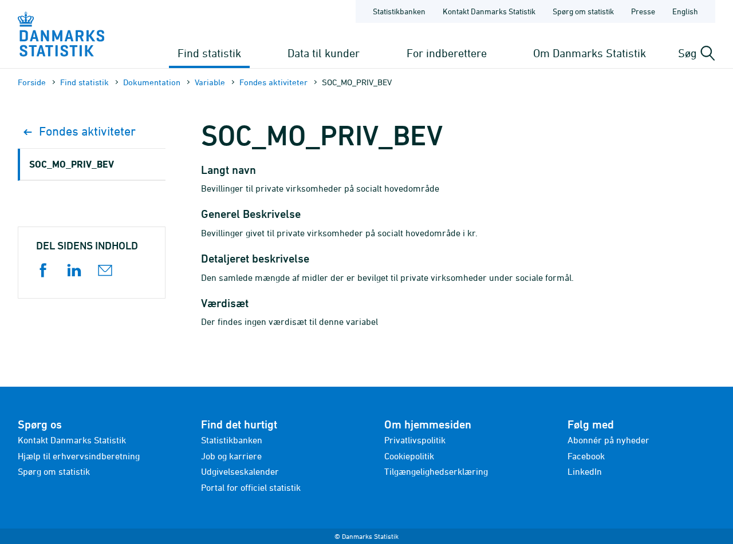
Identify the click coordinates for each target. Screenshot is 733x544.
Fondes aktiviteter (273, 82)
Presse (643, 11)
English (685, 11)
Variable (210, 82)
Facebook (586, 456)
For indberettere (447, 52)
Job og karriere (231, 456)
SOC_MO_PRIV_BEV (71, 164)
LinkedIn (585, 471)
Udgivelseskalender (240, 471)
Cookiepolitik (409, 456)
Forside (32, 82)
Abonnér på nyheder (608, 440)
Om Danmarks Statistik (589, 52)
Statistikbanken (399, 11)
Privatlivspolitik (415, 440)
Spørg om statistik (583, 11)
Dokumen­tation (151, 82)
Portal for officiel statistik (251, 487)
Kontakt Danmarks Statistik (489, 11)
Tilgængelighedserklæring (436, 471)
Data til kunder (323, 52)
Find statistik (209, 52)
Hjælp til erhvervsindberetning (79, 456)
